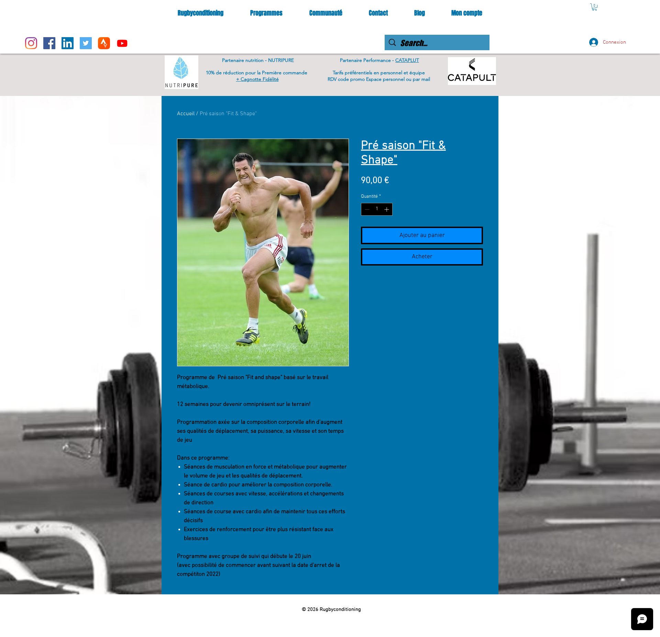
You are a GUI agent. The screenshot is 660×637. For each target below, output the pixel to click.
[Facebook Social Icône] (49, 43)
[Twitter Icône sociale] (86, 43)
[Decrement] (366, 209)
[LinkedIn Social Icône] (68, 43)
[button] (594, 7)
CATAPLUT (407, 60)
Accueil (186, 113)
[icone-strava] (104, 43)
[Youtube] (122, 43)
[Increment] (387, 209)
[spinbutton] (377, 209)
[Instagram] (31, 43)
